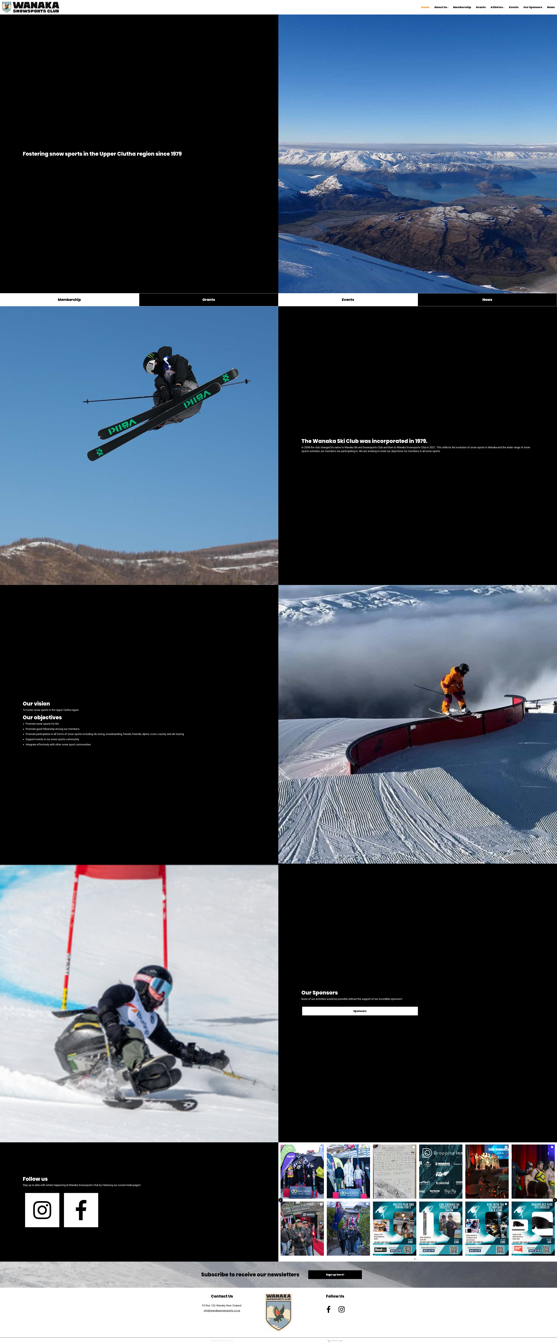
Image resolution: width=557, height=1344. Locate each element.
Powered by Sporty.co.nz (222, 1341)
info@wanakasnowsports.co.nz (222, 1310)
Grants (208, 299)
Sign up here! (335, 1274)
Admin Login (337, 1341)
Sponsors (360, 1011)
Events (348, 299)
